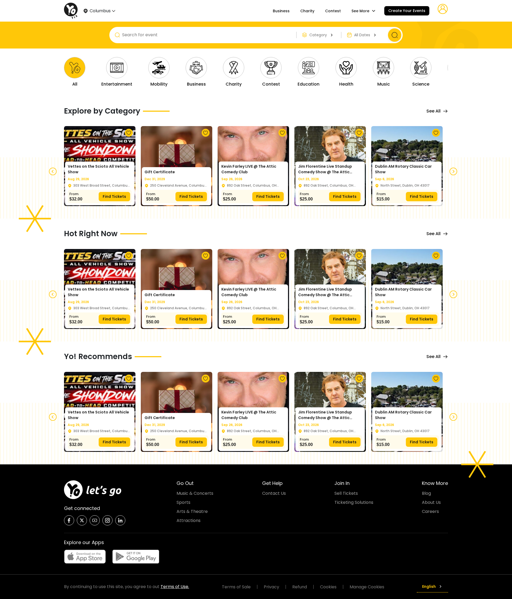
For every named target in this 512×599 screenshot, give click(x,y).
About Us (431, 502)
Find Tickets (114, 196)
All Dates (362, 35)
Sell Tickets (346, 493)
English (429, 586)
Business (281, 11)
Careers (430, 511)
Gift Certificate (160, 172)
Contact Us (274, 493)
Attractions (189, 520)
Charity (307, 11)
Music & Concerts (195, 493)
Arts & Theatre (192, 511)
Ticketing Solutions (353, 502)
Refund (299, 587)
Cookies (328, 587)
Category (318, 35)
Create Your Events (406, 10)
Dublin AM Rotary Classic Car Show (403, 169)
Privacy (271, 587)
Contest (333, 11)
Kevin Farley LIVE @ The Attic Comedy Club (248, 169)
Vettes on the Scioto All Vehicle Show (98, 169)
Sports (183, 502)
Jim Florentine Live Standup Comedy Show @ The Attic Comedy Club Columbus (325, 169)
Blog (426, 493)
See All (433, 111)
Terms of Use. (175, 587)
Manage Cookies (367, 587)
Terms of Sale (236, 587)
